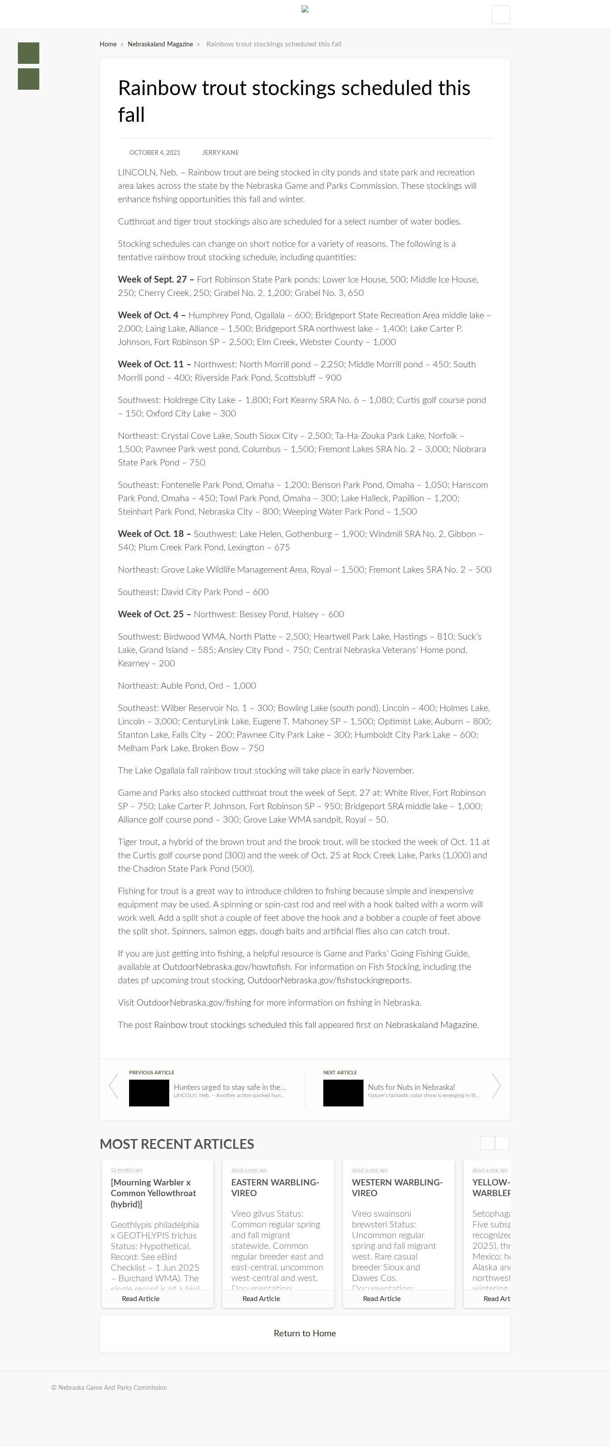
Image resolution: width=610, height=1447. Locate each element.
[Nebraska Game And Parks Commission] (305, 14)
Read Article (140, 1298)
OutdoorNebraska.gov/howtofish (226, 967)
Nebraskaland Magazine (161, 45)
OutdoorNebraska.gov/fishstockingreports (328, 980)
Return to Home (305, 1333)
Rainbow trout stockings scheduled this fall (235, 1025)
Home (28, 53)
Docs (28, 79)
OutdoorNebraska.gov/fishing (194, 1002)
